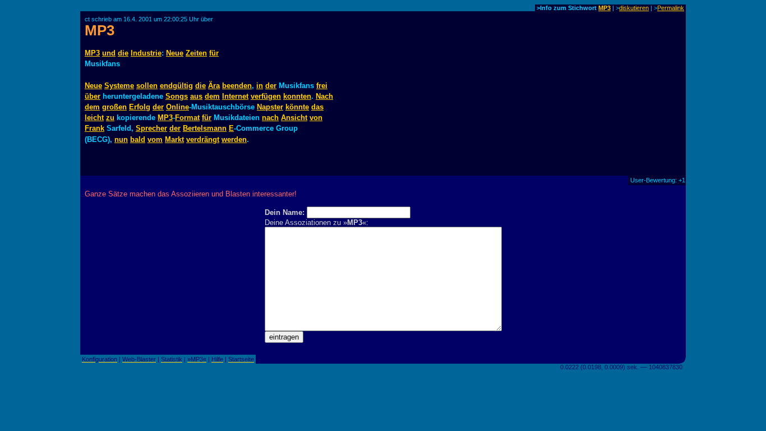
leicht (94, 117)
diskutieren (634, 7)
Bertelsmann (205, 128)
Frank (94, 128)
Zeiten (196, 53)
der (270, 85)
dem (212, 96)
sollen (147, 85)
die (123, 53)
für (214, 53)
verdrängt (202, 139)
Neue (174, 53)
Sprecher (151, 128)
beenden (237, 85)
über (92, 96)
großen (114, 107)
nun (121, 139)
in (259, 85)
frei (321, 85)
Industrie (146, 53)
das (317, 107)
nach (270, 117)
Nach (324, 96)
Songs (176, 96)
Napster (270, 107)
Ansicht (294, 117)
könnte (297, 107)
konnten (297, 96)
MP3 (604, 7)
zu (110, 117)
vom (155, 139)
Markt (174, 139)
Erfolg (139, 107)
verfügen (266, 96)
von (316, 117)
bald (137, 139)
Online (177, 107)
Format (187, 117)
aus (196, 96)
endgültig (176, 85)
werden (234, 139)
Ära (214, 85)
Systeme (119, 85)
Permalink (670, 7)
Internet (235, 96)
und (109, 53)
